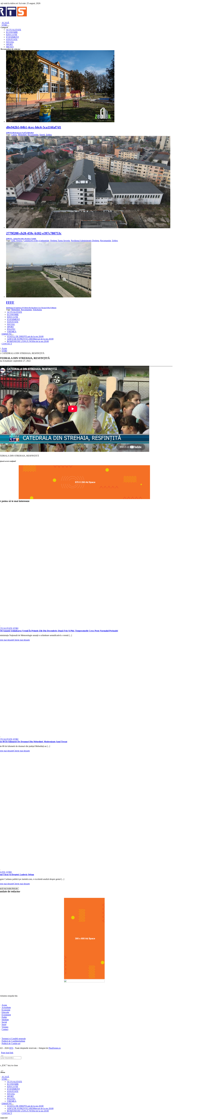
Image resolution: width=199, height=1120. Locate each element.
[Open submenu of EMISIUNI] (12, 334)
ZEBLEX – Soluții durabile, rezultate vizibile (21, 238)
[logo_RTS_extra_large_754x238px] (84, 981)
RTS (11, 1048)
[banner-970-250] (84, 498)
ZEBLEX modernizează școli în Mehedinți (20, 132)
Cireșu (14, 134)
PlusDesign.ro (55, 1048)
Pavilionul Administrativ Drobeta (85, 240)
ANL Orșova (16, 240)
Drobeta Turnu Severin (60, 240)
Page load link (7, 1053)
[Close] (2, 1055)
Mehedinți (22, 134)
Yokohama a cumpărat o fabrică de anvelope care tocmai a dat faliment (31, 307)
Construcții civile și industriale (36, 240)
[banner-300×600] (84, 978)
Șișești (42, 134)
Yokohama (37, 309)
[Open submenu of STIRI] (8, 25)
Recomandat (33, 134)
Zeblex (49, 134)
